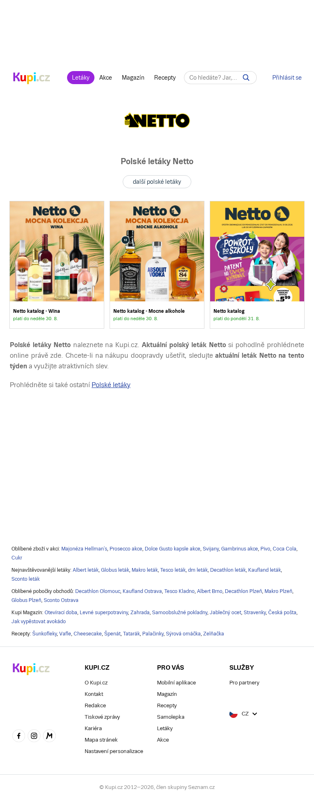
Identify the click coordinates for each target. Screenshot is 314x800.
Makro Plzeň (278, 591)
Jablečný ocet (225, 612)
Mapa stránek (101, 740)
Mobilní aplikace (176, 683)
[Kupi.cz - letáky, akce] (31, 79)
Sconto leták (25, 579)
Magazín (133, 77)
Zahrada (140, 612)
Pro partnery (244, 683)
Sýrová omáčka (183, 634)
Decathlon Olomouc (97, 591)
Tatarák (131, 634)
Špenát (112, 634)
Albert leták (86, 570)
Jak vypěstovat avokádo (38, 621)
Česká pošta (282, 612)
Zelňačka (213, 634)
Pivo (265, 549)
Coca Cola (284, 549)
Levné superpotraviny (104, 612)
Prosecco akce (126, 549)
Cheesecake (88, 634)
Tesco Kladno (179, 591)
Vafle (65, 634)
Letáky (81, 77)
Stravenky (255, 612)
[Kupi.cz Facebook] (18, 736)
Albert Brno (209, 591)
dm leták (198, 570)
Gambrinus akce (239, 549)
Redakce (95, 705)
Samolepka (170, 717)
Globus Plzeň (26, 600)
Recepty (165, 77)
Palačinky (153, 634)
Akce (105, 77)
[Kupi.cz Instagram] (34, 736)
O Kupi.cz (96, 683)
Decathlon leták (228, 570)
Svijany (211, 549)
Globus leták (115, 570)
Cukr (16, 558)
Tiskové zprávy (102, 717)
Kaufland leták (264, 570)
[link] (57, 264)
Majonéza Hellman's (84, 549)
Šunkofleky (44, 634)
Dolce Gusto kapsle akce (172, 549)
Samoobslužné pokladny (179, 612)
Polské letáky (111, 385)
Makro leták (145, 570)
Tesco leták (173, 570)
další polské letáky (157, 181)
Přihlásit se (287, 77)
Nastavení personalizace (114, 751)
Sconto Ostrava (61, 600)
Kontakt (94, 694)
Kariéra (93, 728)
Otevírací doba (61, 612)
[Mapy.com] (49, 736)
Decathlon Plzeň (243, 591)
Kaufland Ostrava (142, 591)
